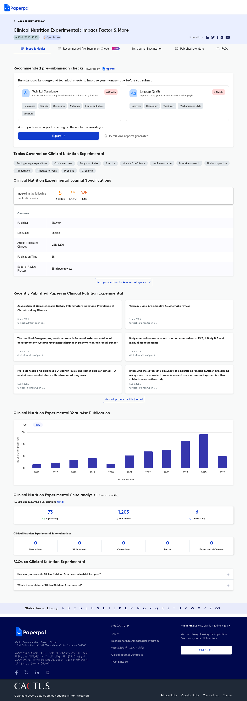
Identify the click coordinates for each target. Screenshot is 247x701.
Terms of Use (211, 695)
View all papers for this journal (124, 399)
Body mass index (89, 163)
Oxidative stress (63, 163)
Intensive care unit (189, 163)
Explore (56, 135)
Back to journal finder (31, 21)
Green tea (87, 170)
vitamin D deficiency (134, 163)
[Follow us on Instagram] (48, 672)
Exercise (110, 163)
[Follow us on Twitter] (26, 672)
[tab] (123, 574)
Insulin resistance (162, 163)
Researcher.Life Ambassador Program (135, 641)
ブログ (115, 634)
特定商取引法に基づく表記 (127, 648)
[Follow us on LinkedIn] (37, 672)
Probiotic (69, 170)
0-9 (217, 608)
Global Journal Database (127, 655)
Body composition (217, 163)
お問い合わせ (206, 650)
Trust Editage (119, 661)
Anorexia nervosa (47, 170)
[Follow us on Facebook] (16, 672)
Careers (228, 695)
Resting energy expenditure (31, 163)
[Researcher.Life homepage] (52, 631)
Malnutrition (23, 170)
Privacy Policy (169, 695)
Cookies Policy (190, 695)
